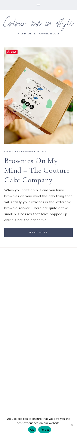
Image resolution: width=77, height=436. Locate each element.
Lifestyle (11, 151)
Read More (38, 232)
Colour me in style (38, 24)
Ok (32, 429)
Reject (44, 429)
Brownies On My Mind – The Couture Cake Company (37, 170)
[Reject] (72, 425)
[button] (38, 5)
